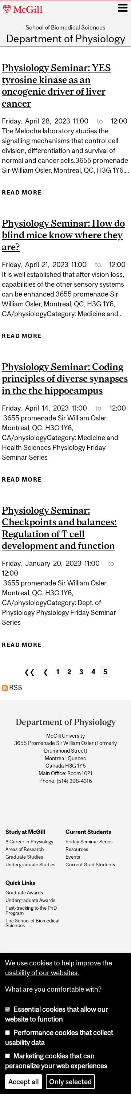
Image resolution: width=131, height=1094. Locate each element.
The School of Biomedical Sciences (32, 923)
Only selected (70, 1082)
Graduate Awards (24, 892)
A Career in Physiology (29, 841)
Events (73, 857)
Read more (22, 194)
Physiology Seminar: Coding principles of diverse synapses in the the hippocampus (65, 378)
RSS (15, 687)
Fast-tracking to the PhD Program (31, 911)
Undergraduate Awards (30, 900)
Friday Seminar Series (89, 841)
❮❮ (29, 672)
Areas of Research (24, 849)
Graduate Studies (24, 857)
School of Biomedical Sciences (65, 27)
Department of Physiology (65, 39)
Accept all (23, 1082)
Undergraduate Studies (30, 864)
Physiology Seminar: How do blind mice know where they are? (63, 235)
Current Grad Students (90, 864)
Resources (77, 849)
